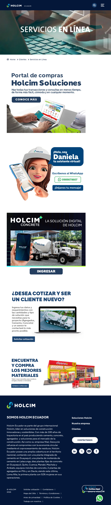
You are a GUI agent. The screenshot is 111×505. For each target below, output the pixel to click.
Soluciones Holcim (82, 418)
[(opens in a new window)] (46, 100)
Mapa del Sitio (30, 493)
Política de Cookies (52, 497)
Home (12, 59)
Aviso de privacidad (32, 497)
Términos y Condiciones (49, 493)
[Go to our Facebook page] (97, 451)
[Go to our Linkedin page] (75, 451)
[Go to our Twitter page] (82, 451)
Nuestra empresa (81, 423)
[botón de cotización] (92, 488)
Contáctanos (84, 440)
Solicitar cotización (31, 489)
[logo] (14, 6)
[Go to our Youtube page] (89, 451)
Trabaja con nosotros (32, 501)
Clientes (22, 59)
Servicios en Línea (38, 59)
